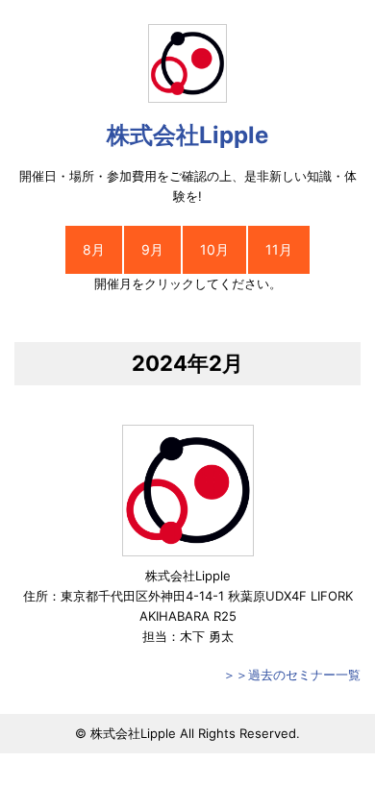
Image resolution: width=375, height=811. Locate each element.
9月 (152, 249)
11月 (278, 249)
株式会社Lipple (187, 135)
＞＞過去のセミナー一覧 (292, 674)
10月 (214, 249)
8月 (94, 249)
